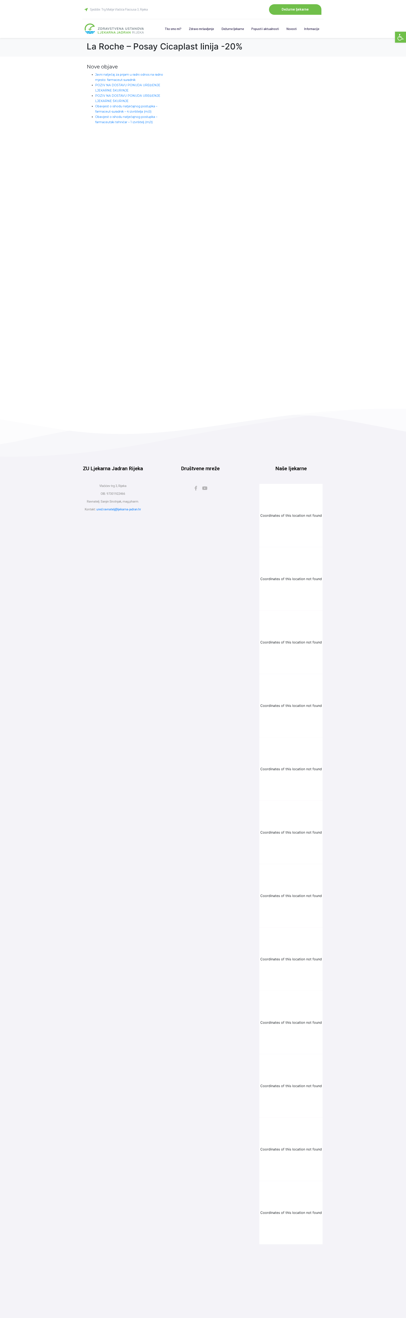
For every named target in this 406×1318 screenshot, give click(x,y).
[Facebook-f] (195, 488)
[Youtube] (204, 488)
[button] (400, 37)
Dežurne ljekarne (232, 29)
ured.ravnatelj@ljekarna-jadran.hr (118, 509)
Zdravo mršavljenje (201, 29)
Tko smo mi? (173, 29)
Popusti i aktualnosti (265, 29)
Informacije (311, 29)
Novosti (291, 29)
